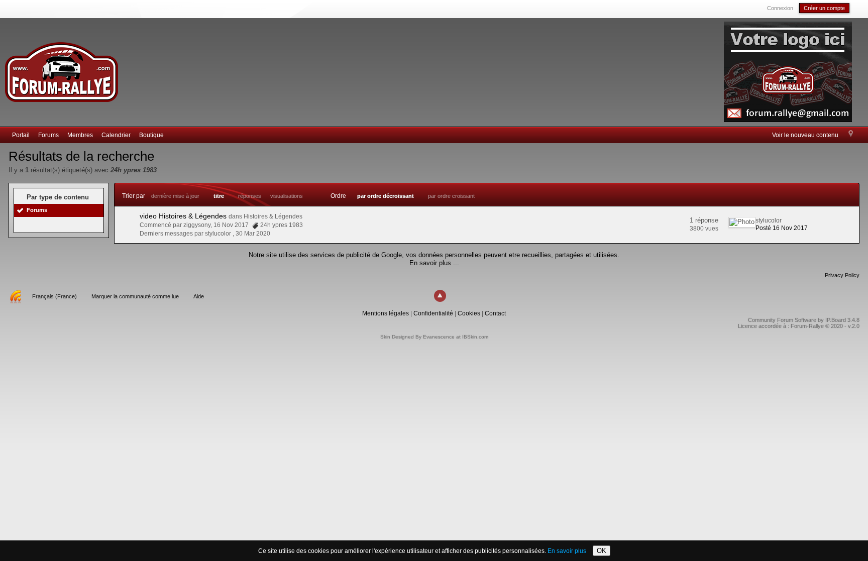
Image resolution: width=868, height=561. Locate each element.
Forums (48, 135)
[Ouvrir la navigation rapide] (850, 134)
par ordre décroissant (385, 196)
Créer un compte (824, 8)
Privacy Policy (842, 275)
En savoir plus (567, 550)
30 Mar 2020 (253, 233)
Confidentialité (433, 313)
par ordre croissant (451, 196)
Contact (495, 313)
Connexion (780, 8)
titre (218, 196)
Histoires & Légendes (273, 216)
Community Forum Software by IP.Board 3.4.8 (803, 320)
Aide (198, 296)
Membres (80, 135)
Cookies (469, 313)
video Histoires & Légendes (183, 216)
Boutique (151, 135)
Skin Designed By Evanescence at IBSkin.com (434, 337)
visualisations (286, 196)
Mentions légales (385, 313)
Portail (21, 135)
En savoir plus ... (434, 263)
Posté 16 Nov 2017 (781, 228)
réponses (249, 196)
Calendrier (116, 135)
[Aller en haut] (440, 296)
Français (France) (54, 296)
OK (601, 550)
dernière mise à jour (175, 196)
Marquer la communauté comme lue (135, 296)
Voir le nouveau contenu (805, 135)
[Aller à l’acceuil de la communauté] (61, 67)
